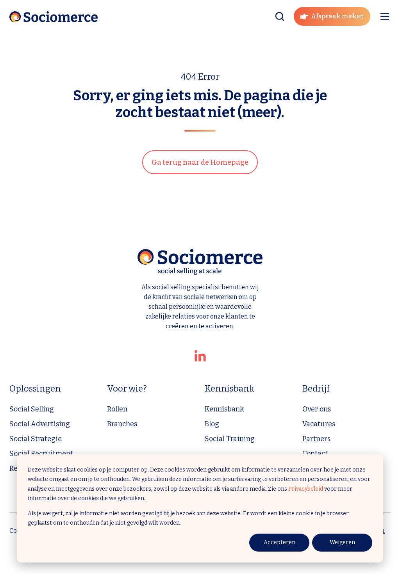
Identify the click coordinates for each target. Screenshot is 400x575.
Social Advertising (39, 424)
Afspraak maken (337, 16)
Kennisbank (224, 409)
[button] (280, 16)
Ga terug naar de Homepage (200, 162)
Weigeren (342, 542)
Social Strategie (35, 438)
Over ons (316, 409)
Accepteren (279, 542)
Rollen (117, 409)
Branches (122, 424)
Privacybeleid (305, 489)
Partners (316, 438)
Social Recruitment (41, 453)
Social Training (230, 438)
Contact (315, 453)
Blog (212, 424)
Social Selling (31, 409)
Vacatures (318, 424)
